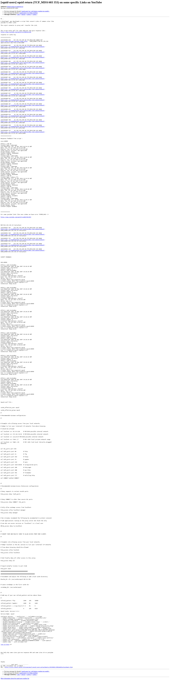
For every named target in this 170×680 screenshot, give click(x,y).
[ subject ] (29, 14)
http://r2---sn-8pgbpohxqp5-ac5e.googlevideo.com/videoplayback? (23, 46)
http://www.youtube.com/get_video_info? (14, 41)
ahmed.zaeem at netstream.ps (15, 6)
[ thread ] (23, 14)
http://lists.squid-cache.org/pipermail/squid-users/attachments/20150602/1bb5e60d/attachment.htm (38, 667)
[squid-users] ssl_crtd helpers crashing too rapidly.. (35, 11)
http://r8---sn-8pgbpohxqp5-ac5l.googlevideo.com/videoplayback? (23, 229)
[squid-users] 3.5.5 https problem (28, 13)
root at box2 (5, 644)
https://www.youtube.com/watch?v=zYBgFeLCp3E (16, 32)
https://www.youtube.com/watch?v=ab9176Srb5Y (16, 217)
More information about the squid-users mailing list (15, 678)
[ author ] (34, 14)
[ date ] (18, 14)
